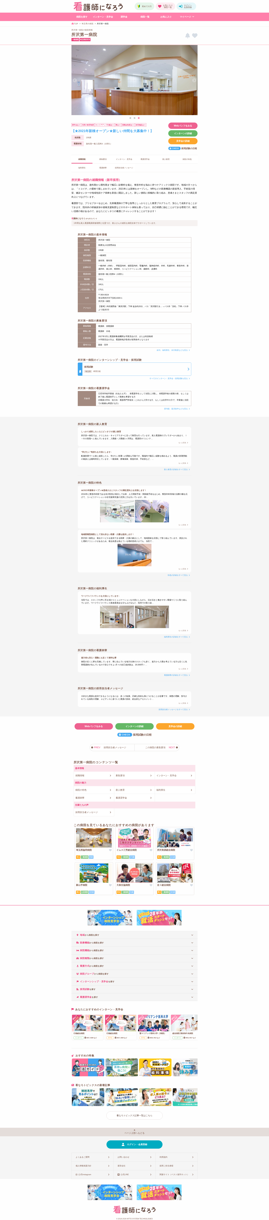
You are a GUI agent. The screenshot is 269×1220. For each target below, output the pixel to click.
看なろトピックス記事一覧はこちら (134, 1115)
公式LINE (124, 1174)
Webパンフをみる (183, 125)
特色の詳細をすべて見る (178, 575)
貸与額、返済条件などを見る (176, 409)
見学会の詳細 (183, 141)
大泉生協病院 (123, 885)
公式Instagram (84, 1174)
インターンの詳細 (183, 133)
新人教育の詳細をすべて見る (176, 469)
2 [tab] (134, 118)
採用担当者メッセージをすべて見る (173, 709)
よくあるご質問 (82, 1157)
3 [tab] (138, 118)
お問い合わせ (123, 1157)
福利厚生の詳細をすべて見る (176, 637)
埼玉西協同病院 (84, 850)
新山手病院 (81, 885)
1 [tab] (130, 118)
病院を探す (82, 17)
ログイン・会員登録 (137, 1144)
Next (194, 80)
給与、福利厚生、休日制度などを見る (172, 350)
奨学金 (124, 17)
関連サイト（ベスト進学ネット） (174, 1174)
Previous (75, 80)
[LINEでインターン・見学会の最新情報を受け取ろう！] (187, 36)
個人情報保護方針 (83, 1166)
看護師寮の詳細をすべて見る (176, 675)
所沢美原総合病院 (166, 850)
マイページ (185, 17)
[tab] (134, 935)
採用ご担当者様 (166, 1166)
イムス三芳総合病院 (127, 850)
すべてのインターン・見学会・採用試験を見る (168, 378)
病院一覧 (145, 17)
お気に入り (166, 17)
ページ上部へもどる (134, 1133)
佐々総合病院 (164, 885)
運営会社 (121, 1166)
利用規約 (163, 1157)
